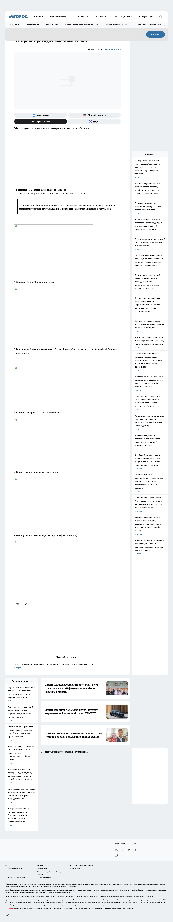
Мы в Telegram (81, 16)
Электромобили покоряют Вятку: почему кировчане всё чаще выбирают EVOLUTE (53, 666)
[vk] (18, 603)
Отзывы (40, 865)
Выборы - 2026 (146, 16)
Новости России (58, 16)
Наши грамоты (42, 869)
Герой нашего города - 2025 (149, 25)
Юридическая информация (15, 877)
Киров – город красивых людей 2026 (82, 25)
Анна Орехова (112, 49)
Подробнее (72, 886)
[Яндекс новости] (94, 115)
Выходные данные (44, 877)
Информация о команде (14, 869)
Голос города (52, 25)
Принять (155, 34)
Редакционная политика (78, 872)
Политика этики (75, 869)
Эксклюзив (14, 25)
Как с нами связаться (12, 872)
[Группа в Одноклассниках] (122, 850)
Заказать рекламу (122, 16)
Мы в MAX (101, 16)
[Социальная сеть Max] (94, 121)
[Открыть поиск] (160, 16)
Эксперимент (33, 25)
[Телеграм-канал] (129, 850)
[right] (165, 25)
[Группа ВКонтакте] (40, 115)
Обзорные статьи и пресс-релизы (81, 865)
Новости (38, 16)
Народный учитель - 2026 (118, 25)
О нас (7, 865)
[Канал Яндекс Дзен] (40, 121)
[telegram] (26, 603)
